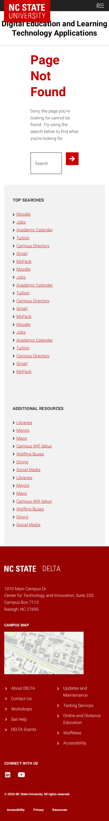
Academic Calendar (34, 229)
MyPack (23, 261)
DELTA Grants (23, 729)
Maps (21, 438)
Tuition (22, 237)
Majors (22, 430)
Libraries (24, 422)
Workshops (21, 708)
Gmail (22, 253)
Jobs (21, 222)
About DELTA (23, 688)
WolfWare (72, 732)
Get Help (19, 719)
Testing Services (78, 705)
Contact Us (21, 698)
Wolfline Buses (30, 453)
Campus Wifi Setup (34, 446)
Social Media (28, 469)
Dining (22, 461)
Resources (59, 810)
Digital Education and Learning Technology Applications (54, 28)
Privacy (38, 810)
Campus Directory (32, 245)
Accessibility (75, 742)
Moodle (23, 214)
